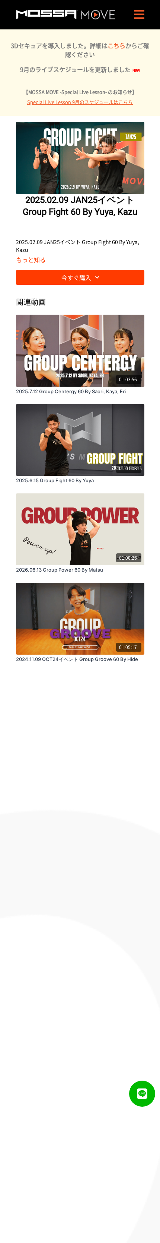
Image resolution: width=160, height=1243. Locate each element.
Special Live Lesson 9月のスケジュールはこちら (80, 101)
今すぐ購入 (76, 277)
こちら (116, 45)
